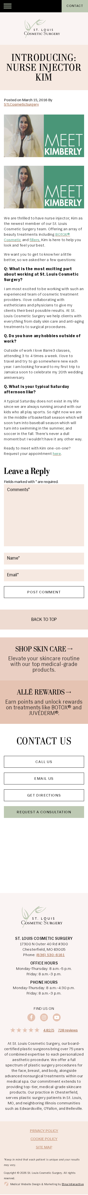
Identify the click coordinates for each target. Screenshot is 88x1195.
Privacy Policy (44, 1131)
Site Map (44, 1147)
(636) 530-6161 (50, 955)
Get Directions (44, 795)
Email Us (44, 779)
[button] (7, 6)
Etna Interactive (73, 1184)
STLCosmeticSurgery (21, 105)
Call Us (43, 762)
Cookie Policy (44, 1139)
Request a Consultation (44, 812)
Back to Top (44, 620)
